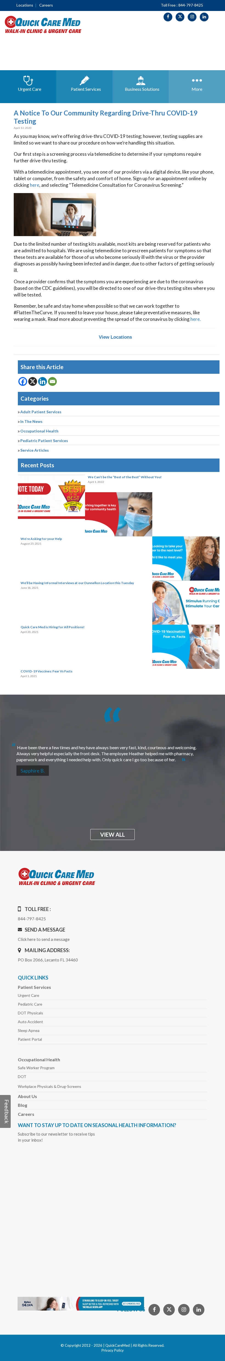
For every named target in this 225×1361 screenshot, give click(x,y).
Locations (24, 5)
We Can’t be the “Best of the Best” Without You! (125, 477)
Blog (22, 1105)
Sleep (29, 1030)
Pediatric (30, 1004)
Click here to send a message (44, 939)
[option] (112, 751)
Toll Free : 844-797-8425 (182, 5)
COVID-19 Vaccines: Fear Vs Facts (46, 671)
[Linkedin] (42, 381)
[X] (32, 381)
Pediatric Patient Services (44, 440)
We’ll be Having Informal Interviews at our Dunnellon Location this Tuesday (77, 583)
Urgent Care (28, 995)
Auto (30, 1021)
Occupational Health (39, 431)
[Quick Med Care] (43, 24)
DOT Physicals (30, 1013)
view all (112, 834)
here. (195, 319)
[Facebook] (22, 381)
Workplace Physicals (49, 1086)
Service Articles (34, 450)
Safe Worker (36, 1067)
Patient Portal (30, 1039)
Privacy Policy (113, 1350)
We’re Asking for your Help (41, 539)
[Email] (52, 381)
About (27, 1096)
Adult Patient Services (40, 411)
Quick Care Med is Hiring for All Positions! (53, 627)
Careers (46, 5)
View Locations (115, 337)
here (34, 185)
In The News (31, 421)
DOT (22, 1076)
